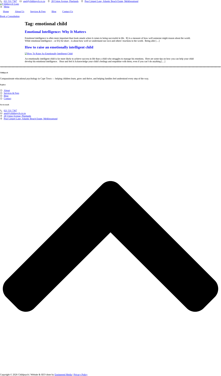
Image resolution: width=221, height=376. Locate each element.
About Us (19, 11)
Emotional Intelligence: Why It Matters (55, 32)
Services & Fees (38, 11)
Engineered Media (63, 374)
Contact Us (67, 11)
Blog (54, 11)
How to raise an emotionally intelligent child (59, 47)
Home (6, 11)
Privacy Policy (80, 374)
